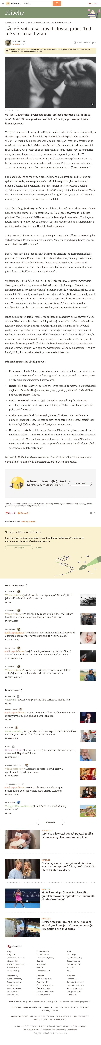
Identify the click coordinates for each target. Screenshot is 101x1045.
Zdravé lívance (12, 985)
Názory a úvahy (13, 731)
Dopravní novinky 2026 (75, 985)
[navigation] (3, 3)
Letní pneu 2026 (73, 979)
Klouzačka (65, 1007)
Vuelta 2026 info (43, 955)
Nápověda (58, 1026)
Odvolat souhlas (48, 1030)
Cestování (10, 700)
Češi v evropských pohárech (80, 1002)
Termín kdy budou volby (16, 964)
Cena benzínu (64, 1002)
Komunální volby (13, 971)
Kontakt (67, 1026)
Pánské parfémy (60, 1019)
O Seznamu (30, 1026)
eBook (79, 43)
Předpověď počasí (38, 1002)
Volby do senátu (13, 967)
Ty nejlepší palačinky (14, 979)
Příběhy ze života (29, 522)
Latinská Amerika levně (45, 992)
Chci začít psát (19, 548)
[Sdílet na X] (94, 513)
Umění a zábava (13, 750)
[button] (50, 82)
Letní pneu (74, 1016)
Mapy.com (27, 1002)
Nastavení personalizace (66, 1030)
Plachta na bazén (35, 1007)
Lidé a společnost (14, 633)
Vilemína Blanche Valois (14, 765)
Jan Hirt (40, 961)
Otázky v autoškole (74, 992)
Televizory (36, 1019)
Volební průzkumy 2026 (15, 958)
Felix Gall (40, 967)
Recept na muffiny (14, 982)
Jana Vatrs (9, 728)
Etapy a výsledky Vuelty (45, 958)
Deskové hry (84, 1016)
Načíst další (50, 822)
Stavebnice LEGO (48, 1016)
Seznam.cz (93, 3)
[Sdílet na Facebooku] (91, 513)
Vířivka (55, 1010)
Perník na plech (13, 995)
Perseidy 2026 (52, 1002)
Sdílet (88, 43)
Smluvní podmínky (44, 1026)
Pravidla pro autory (31, 1030)
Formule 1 (70, 967)
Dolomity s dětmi (43, 995)
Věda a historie (13, 595)
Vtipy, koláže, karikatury (18, 806)
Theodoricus (10, 696)
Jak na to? (39, 548)
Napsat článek (80, 483)
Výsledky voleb (12, 961)
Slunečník (56, 1007)
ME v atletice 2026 (73, 964)
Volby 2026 (11, 955)
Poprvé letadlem (43, 982)
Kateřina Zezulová (12, 784)
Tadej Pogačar (42, 964)
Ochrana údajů (79, 1026)
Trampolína (47, 1007)
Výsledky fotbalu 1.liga (75, 958)
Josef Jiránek (10, 802)
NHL (68, 971)
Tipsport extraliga (73, 961)
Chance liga (71, 955)
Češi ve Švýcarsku (43, 988)
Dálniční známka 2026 (75, 982)
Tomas (7, 746)
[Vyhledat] (57, 3)
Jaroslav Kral (20, 41)
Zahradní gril (46, 1010)
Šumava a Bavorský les (45, 985)
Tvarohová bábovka (14, 988)
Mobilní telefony (35, 1016)
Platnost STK (71, 995)
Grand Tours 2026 (43, 971)
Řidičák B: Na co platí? (75, 988)
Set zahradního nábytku (79, 1007)
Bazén (25, 1007)
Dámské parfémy (62, 1016)
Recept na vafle (12, 992)
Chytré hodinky (47, 1019)
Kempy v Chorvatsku (44, 979)
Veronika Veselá (11, 709)
